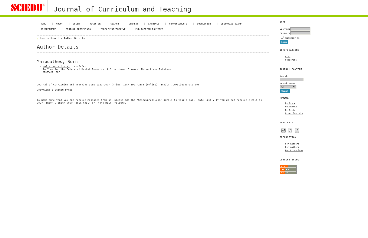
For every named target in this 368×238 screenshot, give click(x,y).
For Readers (292, 143)
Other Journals (294, 113)
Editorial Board (231, 23)
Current (133, 23)
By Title (290, 110)
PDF (58, 72)
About (59, 23)
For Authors (292, 147)
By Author (291, 106)
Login (76, 23)
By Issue (290, 103)
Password (285, 33)
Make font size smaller (283, 130)
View (287, 56)
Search (115, 23)
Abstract (48, 72)
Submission (204, 23)
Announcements (178, 23)
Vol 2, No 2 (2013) (56, 66)
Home (43, 23)
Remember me (292, 37)
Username (285, 28)
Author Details (74, 38)
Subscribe (291, 59)
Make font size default (290, 130)
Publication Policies (149, 29)
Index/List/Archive (113, 29)
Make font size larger (297, 130)
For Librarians (294, 150)
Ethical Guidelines (78, 29)
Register (95, 23)
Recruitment (48, 29)
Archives (153, 23)
